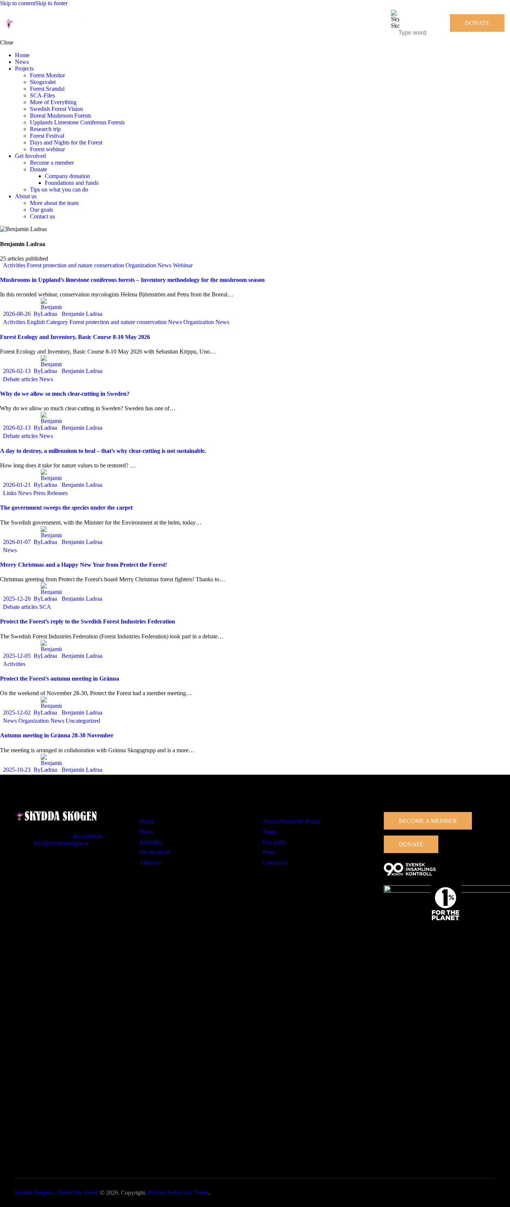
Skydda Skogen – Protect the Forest (56, 1192)
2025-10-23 (17, 769)
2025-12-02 (17, 712)
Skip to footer (51, 3)
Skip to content (17, 3)
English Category (47, 322)
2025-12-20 (17, 598)
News (175, 322)
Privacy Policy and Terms (178, 1192)
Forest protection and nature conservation (75, 265)
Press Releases (50, 493)
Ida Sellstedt (87, 836)
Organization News (148, 265)
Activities (14, 265)
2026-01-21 (17, 485)
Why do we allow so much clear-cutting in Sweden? (65, 394)
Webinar (183, 265)
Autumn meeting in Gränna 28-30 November (56, 735)
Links (9, 493)
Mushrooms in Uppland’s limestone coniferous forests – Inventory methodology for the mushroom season (132, 280)
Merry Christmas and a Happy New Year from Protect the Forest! (83, 564)
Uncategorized (83, 721)
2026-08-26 (17, 314)
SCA (45, 607)
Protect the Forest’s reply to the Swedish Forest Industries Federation (87, 621)
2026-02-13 (17, 371)
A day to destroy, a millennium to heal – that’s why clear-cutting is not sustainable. (103, 451)
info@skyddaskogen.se (61, 843)
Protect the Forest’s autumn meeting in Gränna (59, 678)
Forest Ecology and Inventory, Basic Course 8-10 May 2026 (75, 337)
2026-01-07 (17, 542)
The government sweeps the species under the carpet (66, 507)
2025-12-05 (17, 656)
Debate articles (20, 379)
